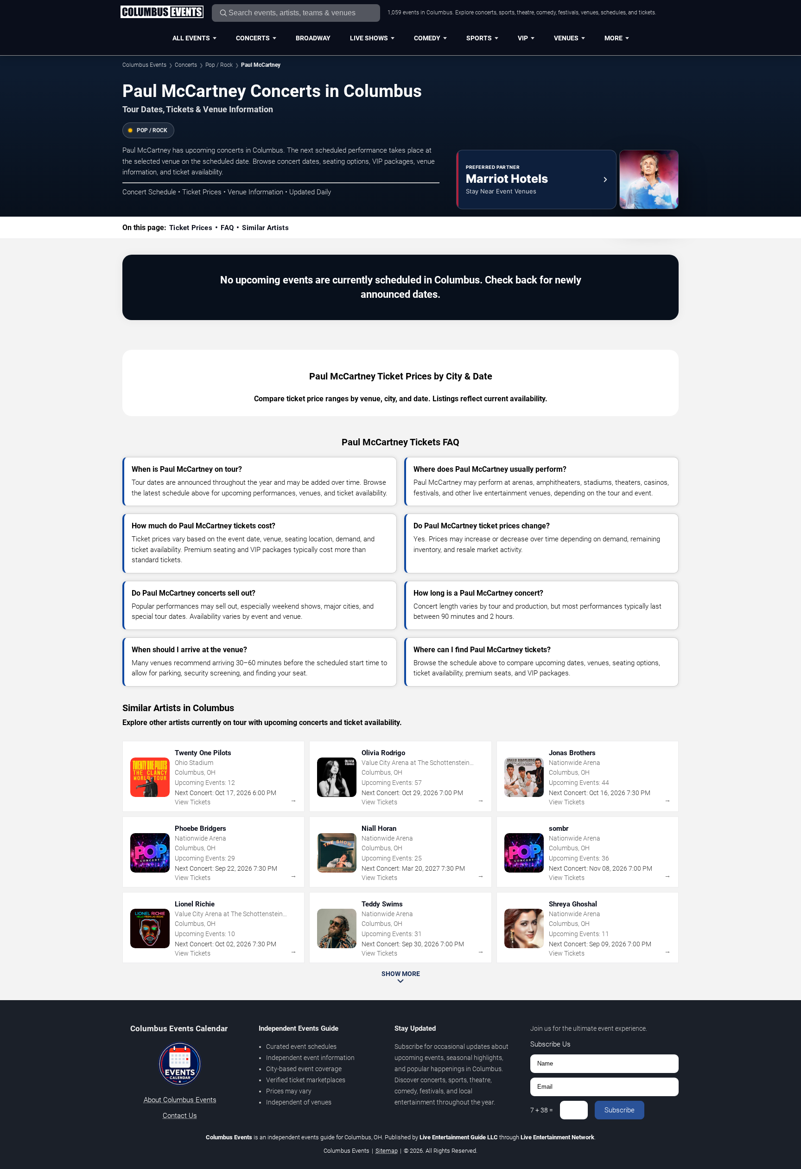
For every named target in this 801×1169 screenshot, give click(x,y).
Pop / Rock (219, 65)
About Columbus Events (180, 1100)
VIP (523, 38)
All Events (191, 38)
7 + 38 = (541, 1110)
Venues (566, 38)
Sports (479, 38)
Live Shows (369, 38)
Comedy (427, 38)
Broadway (313, 38)
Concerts (253, 38)
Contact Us (180, 1115)
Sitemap (386, 1150)
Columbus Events (144, 65)
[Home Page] (161, 12)
